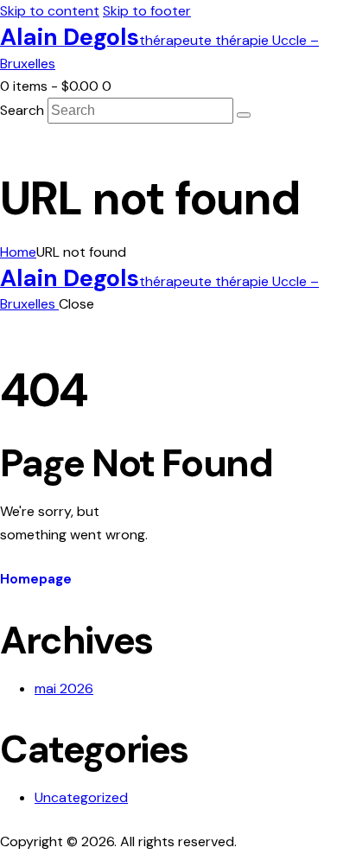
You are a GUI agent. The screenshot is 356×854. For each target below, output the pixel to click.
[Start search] (244, 115)
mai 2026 (64, 688)
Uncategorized (81, 797)
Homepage (36, 579)
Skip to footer (147, 11)
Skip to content (49, 11)
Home (18, 252)
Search (22, 110)
